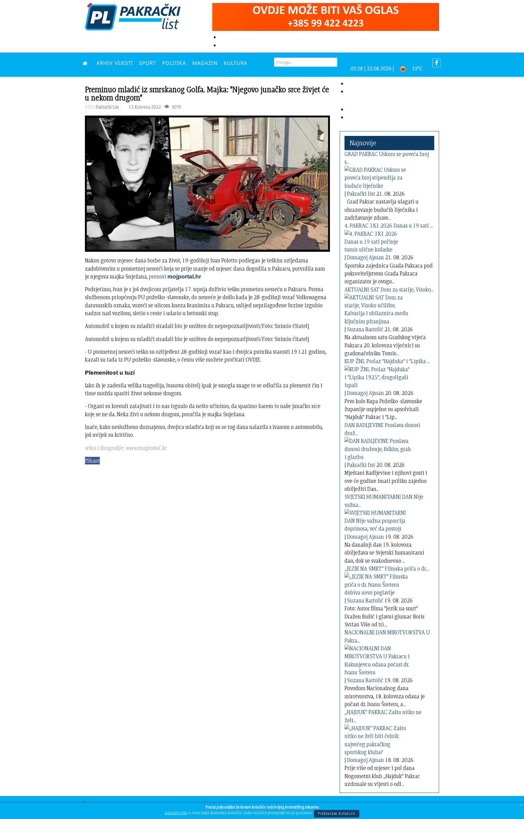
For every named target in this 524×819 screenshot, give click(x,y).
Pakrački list (361, 193)
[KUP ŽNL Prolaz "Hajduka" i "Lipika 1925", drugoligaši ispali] (377, 376)
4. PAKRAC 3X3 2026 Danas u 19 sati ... (388, 225)
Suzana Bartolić (365, 329)
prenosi (175, 276)
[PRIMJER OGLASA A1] (325, 16)
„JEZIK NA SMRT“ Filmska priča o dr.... (386, 568)
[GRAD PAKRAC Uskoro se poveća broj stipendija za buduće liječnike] (377, 176)
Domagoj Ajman (365, 257)
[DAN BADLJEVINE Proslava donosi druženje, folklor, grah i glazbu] (377, 448)
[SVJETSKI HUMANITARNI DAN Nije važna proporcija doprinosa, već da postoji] (377, 520)
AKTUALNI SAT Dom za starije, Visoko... (389, 289)
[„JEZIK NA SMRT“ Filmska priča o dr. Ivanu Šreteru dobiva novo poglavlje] (377, 583)
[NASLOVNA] (86, 63)
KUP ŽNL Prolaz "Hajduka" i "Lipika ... (387, 361)
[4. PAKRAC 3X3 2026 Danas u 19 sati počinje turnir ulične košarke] (377, 240)
